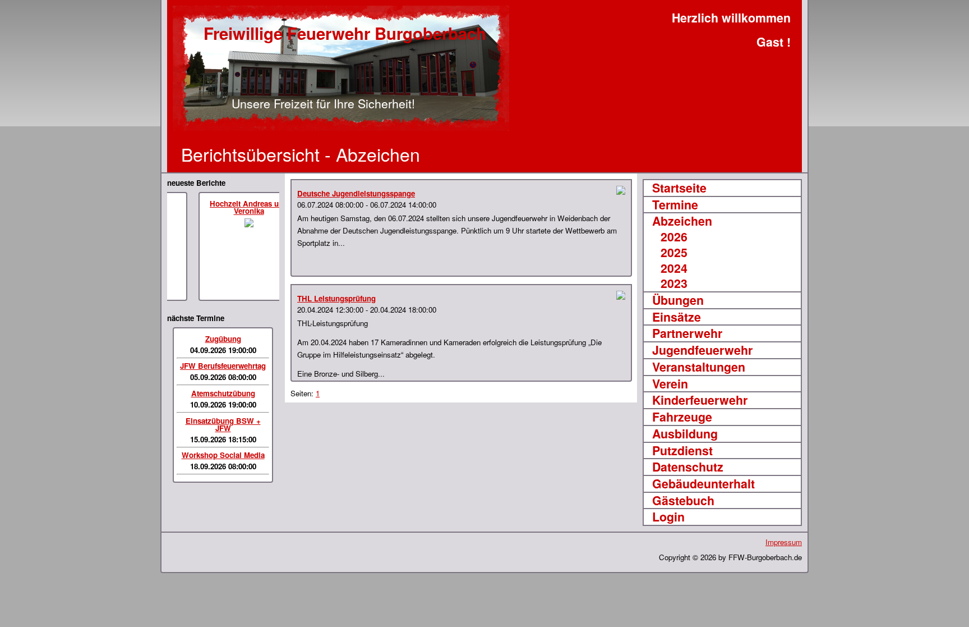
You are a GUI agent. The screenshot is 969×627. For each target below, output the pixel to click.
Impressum (783, 542)
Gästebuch (683, 501)
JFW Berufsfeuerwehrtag (223, 365)
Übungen (678, 300)
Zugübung (223, 338)
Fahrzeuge (682, 417)
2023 (674, 283)
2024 (674, 268)
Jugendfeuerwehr (702, 350)
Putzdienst (682, 451)
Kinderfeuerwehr (699, 400)
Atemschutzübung (223, 393)
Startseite (679, 188)
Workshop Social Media (223, 455)
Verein (670, 384)
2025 (674, 252)
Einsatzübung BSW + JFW (223, 424)
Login (668, 517)
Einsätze (676, 317)
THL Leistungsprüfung (336, 298)
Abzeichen (682, 221)
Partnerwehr (687, 333)
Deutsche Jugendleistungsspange (356, 193)
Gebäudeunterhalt (703, 484)
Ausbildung (685, 434)
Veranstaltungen (698, 367)
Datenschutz (687, 467)
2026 (674, 237)
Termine (675, 205)
